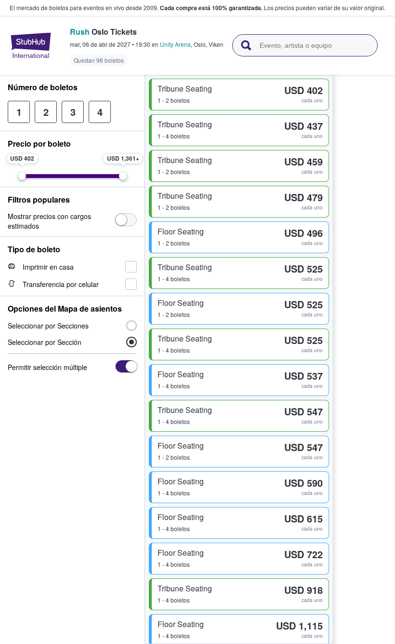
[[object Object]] (126, 219)
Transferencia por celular (61, 284)
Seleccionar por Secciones (48, 325)
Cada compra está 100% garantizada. (211, 7)
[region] (364, 359)
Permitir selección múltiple (47, 367)
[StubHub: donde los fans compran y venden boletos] (31, 45)
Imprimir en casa (48, 267)
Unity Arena (175, 44)
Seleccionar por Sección (44, 342)
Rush (80, 31)
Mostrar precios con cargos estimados (49, 221)
